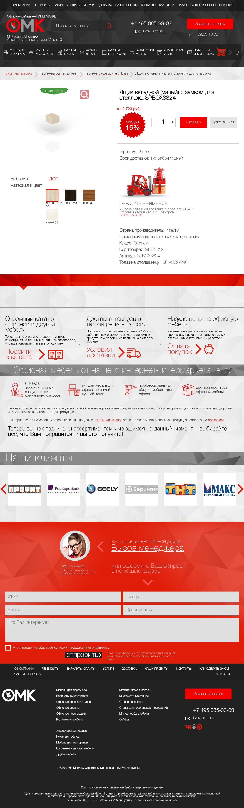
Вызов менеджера (147, 548)
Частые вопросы (203, 5)
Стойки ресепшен (131, 702)
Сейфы (124, 719)
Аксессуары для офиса (71, 731)
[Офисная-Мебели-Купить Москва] (25, 31)
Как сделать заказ (173, 5)
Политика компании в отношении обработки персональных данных (122, 787)
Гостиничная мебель (69, 719)
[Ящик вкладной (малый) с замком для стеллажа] (54, 126)
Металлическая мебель (134, 690)
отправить (82, 655)
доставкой (216, 420)
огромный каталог (108, 420)
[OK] (194, 728)
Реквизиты (42, 5)
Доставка (105, 5)
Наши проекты (126, 5)
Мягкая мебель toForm (134, 713)
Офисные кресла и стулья (73, 702)
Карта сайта (74, 800)
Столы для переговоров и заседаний (143, 708)
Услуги (89, 5)
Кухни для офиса (67, 736)
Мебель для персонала (71, 690)
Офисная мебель (19, 73)
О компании (21, 5)
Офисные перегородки (71, 713)
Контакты (148, 5)
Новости (225, 5)
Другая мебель (66, 754)
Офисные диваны (67, 708)
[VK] (188, 728)
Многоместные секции (134, 696)
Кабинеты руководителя (72, 696)
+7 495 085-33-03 (151, 24)
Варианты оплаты (67, 5)
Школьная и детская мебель (75, 748)
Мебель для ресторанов (72, 742)
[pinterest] (199, 728)
